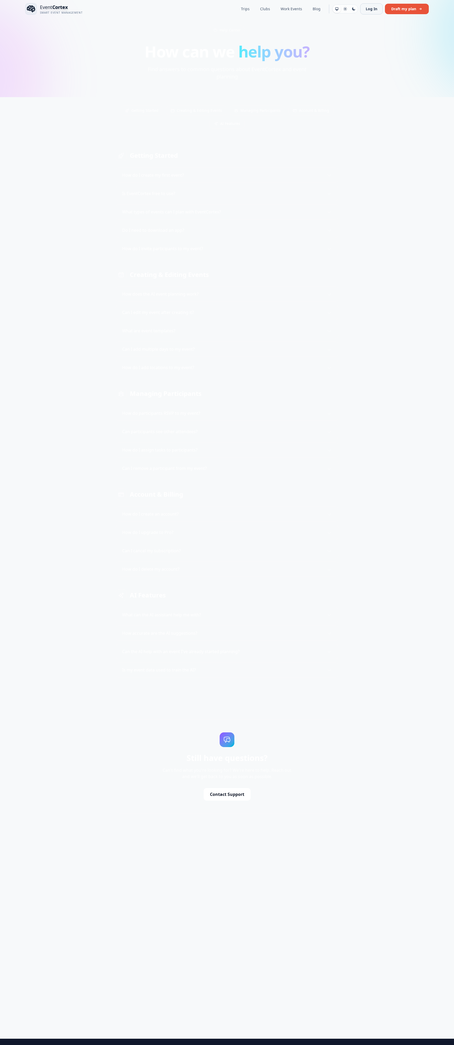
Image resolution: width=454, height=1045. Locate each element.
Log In (371, 8)
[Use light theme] (345, 9)
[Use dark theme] (353, 9)
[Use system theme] (337, 9)
